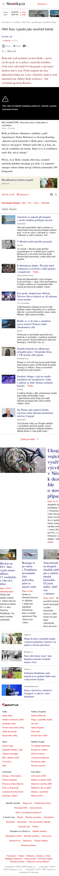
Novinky (5, 36)
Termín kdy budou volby (13, 727)
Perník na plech (38, 765)
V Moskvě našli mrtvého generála (34, 241)
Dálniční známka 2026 (41, 780)
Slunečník (10, 822)
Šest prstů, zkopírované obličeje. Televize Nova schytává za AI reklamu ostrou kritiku (37, 296)
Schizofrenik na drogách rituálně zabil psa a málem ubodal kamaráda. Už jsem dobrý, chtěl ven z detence (51, 578)
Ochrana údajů (45, 859)
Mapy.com (27, 803)
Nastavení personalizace (38, 861)
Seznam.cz (42, 4)
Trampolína (49, 817)
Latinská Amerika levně (12, 792)
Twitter (21, 856)
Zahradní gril (24, 826)
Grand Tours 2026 (39, 735)
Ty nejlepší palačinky (40, 746)
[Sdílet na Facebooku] (51, 194)
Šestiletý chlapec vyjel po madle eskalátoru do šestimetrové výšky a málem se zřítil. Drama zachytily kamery (35, 381)
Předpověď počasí (42, 803)
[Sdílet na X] (55, 194)
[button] (48, 183)
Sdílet (18, 46)
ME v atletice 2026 (10, 758)
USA (23, 203)
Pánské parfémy (28, 845)
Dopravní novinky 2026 (41, 784)
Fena (36, 203)
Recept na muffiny (39, 750)
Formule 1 (7, 761)
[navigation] (3, 4)
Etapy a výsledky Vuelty (41, 719)
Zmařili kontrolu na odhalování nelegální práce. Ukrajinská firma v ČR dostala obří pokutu (34, 352)
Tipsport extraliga (10, 754)
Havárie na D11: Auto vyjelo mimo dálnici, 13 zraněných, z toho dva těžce (8, 573)
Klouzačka (22, 822)
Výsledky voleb (9, 723)
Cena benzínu (36, 808)
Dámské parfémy (31, 836)
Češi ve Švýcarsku (10, 788)
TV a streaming (23, 303)
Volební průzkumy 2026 (13, 719)
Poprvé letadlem (9, 780)
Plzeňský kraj (22, 359)
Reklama (30, 856)
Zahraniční (21, 224)
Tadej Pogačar (37, 727)
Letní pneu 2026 (38, 776)
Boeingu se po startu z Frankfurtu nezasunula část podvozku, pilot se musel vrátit (29, 575)
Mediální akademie (13, 859)
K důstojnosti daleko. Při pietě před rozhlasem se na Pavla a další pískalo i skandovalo (36, 268)
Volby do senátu (9, 731)
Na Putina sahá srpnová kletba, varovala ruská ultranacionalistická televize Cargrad (35, 413)
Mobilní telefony (40, 831)
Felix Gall (35, 731)
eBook (8, 46)
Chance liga (7, 746)
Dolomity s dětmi (9, 796)
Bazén (20, 817)
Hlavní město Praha (25, 276)
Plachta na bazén (33, 817)
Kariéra (40, 856)
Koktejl (20, 389)
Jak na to (5, 184)
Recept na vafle (38, 761)
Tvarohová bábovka (40, 758)
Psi (29, 203)
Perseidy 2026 (20, 808)
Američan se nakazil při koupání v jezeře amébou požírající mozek (34, 218)
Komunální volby (9, 735)
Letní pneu (46, 836)
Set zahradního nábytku (40, 822)
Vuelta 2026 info (38, 715)
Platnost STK (37, 796)
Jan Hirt (34, 723)
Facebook (11, 856)
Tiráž (48, 856)
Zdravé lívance (38, 754)
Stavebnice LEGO (13, 836)
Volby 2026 (7, 715)
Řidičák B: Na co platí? (41, 788)
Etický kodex (30, 859)
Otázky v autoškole (39, 792)
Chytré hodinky (41, 840)
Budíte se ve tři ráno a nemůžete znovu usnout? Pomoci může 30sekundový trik (34, 324)
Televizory (27, 840)
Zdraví (19, 331)
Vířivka (35, 826)
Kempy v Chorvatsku (11, 776)
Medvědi (45, 203)
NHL (4, 765)
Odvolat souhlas (17, 861)
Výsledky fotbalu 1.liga (12, 750)
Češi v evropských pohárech (28, 812)
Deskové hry (14, 840)
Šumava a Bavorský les (12, 784)
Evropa (20, 245)
